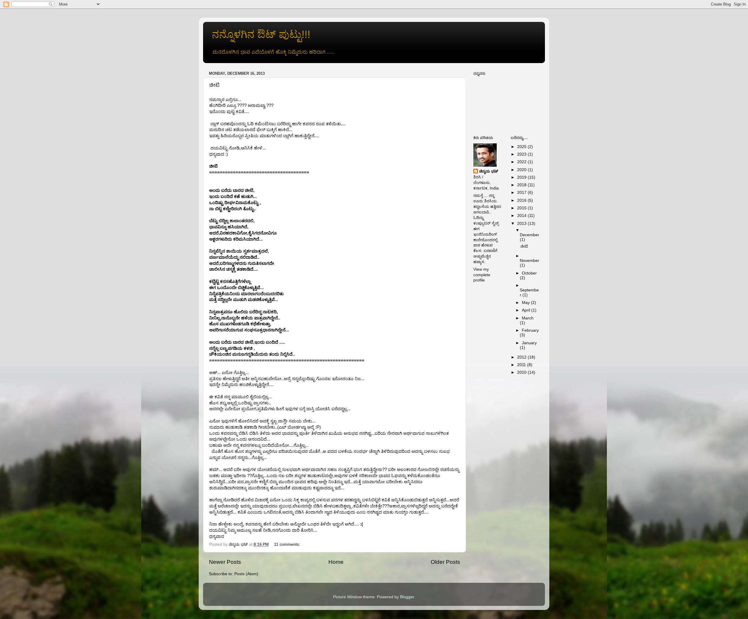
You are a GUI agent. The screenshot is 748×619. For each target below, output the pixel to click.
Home (336, 562)
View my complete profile (481, 275)
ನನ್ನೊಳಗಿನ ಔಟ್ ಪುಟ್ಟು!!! (261, 34)
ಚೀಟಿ (214, 85)
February (530, 330)
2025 (522, 147)
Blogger (407, 597)
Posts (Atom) (246, 574)
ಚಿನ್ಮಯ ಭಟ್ (488, 171)
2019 (522, 177)
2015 (522, 208)
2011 (522, 365)
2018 (522, 185)
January (529, 343)
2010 (522, 372)
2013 (522, 223)
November (529, 260)
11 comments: (287, 544)
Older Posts (445, 562)
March (528, 318)
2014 (522, 215)
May (526, 302)
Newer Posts (225, 562)
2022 (522, 162)
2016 (522, 200)
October (529, 273)
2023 (522, 154)
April (526, 310)
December (529, 235)
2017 (522, 192)
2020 (522, 170)
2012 (522, 357)
